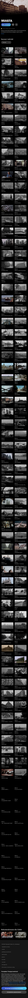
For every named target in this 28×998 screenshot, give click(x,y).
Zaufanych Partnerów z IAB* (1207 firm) (17, 982)
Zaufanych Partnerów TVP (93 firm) (17, 983)
